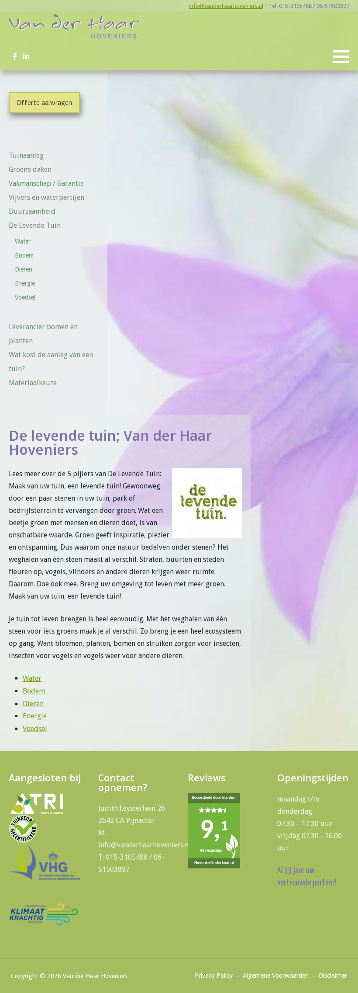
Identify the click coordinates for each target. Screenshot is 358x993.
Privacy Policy (214, 975)
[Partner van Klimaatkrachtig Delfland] (44, 913)
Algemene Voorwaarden (276, 975)
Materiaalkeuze (33, 383)
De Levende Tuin (35, 225)
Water (23, 241)
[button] (341, 57)
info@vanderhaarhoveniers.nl (226, 6)
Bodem (24, 255)
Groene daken (30, 169)
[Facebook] (14, 56)
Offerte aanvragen (44, 102)
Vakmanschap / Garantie (46, 183)
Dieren (23, 269)
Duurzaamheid (32, 211)
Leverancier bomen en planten (43, 334)
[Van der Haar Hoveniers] (74, 26)
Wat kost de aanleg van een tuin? (51, 362)
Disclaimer (333, 975)
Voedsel (25, 297)
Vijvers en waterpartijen (46, 197)
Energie (25, 283)
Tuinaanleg (26, 155)
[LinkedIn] (26, 56)
